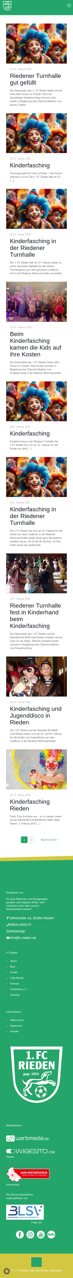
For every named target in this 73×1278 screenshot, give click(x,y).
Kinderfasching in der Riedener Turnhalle (33, 248)
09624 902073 (20, 925)
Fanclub (14, 983)
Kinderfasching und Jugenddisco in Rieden (36, 715)
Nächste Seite (48, 839)
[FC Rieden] (7, 5)
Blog (12, 966)
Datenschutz (17, 1020)
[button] (6, 1271)
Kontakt (14, 1031)
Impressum (16, 1025)
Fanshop (14, 994)
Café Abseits (17, 978)
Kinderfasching (30, 165)
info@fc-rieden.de (23, 938)
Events (14, 972)
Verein (13, 961)
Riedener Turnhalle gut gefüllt (35, 79)
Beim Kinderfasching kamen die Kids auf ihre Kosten (35, 344)
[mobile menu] (68, 5)
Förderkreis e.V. (18, 989)
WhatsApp (17, 931)
